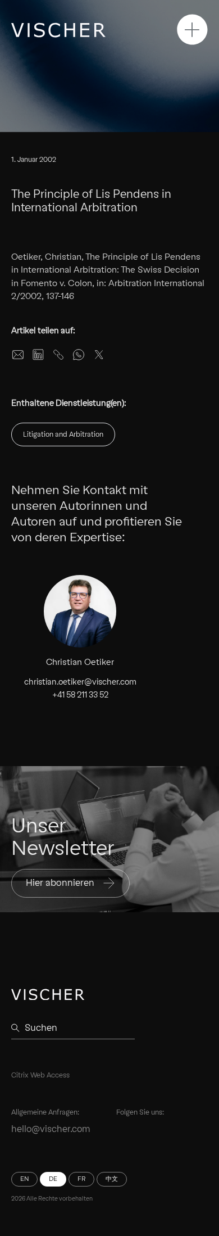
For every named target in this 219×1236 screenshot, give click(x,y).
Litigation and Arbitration (63, 434)
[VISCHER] (58, 30)
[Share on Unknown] (58, 354)
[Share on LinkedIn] (38, 354)
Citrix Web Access (40, 1075)
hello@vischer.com (50, 1129)
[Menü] (192, 29)
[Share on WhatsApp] (78, 354)
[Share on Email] (18, 354)
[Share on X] (99, 354)
